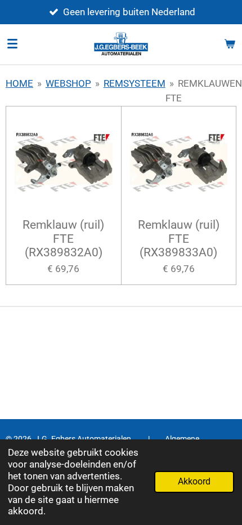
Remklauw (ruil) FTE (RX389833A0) (178, 238)
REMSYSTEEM (134, 83)
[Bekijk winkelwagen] (229, 44)
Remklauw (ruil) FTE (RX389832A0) (63, 238)
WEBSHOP (68, 83)
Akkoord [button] (194, 482)
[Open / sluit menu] (12, 44)
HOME (19, 83)
